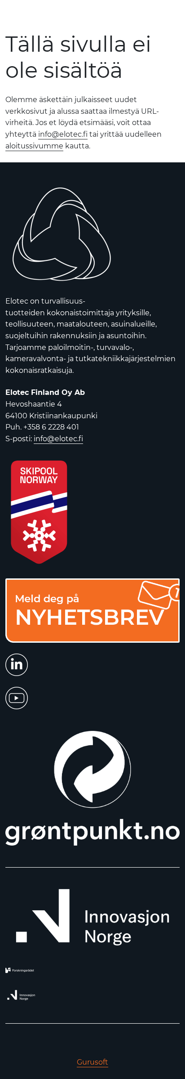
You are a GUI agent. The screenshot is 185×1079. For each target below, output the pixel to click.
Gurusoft (92, 1062)
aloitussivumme (34, 146)
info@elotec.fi (63, 134)
